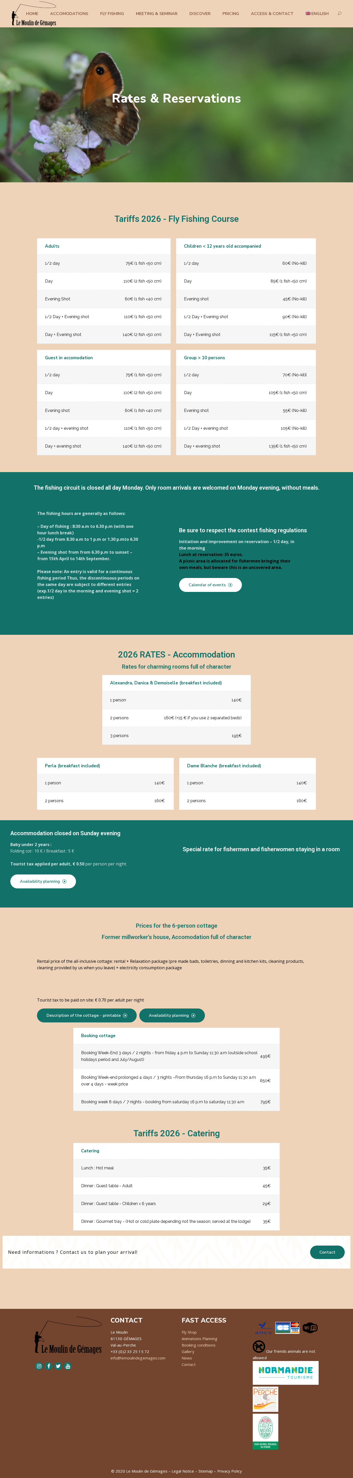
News (187, 1357)
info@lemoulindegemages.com (138, 1357)
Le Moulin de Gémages (146, 1471)
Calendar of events (207, 585)
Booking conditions (199, 1345)
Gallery (188, 1351)
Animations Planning (199, 1338)
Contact (327, 1252)
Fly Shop (189, 1332)
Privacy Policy (229, 1471)
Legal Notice (183, 1471)
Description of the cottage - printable (84, 1015)
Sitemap (205, 1471)
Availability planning (40, 881)
